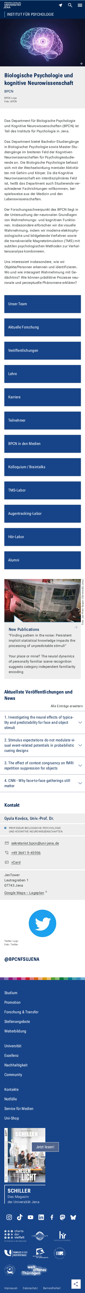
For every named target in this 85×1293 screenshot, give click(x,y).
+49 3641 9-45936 (26, 853)
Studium (10, 992)
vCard (16, 862)
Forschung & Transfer (21, 1012)
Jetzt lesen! (45, 1147)
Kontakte (11, 1089)
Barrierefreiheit (52, 1288)
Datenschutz (30, 1288)
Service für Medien (19, 1108)
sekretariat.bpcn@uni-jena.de (35, 843)
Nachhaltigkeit (15, 1065)
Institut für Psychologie (30, 14)
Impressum (11, 1288)
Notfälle (10, 1099)
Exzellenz (11, 1055)
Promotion (12, 1002)
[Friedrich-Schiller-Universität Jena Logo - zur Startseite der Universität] (12, 5)
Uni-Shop (11, 1118)
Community (13, 1074)
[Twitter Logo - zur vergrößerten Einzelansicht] (42, 923)
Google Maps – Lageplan (26, 893)
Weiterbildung (15, 1031)
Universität (13, 1046)
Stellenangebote (17, 1021)
